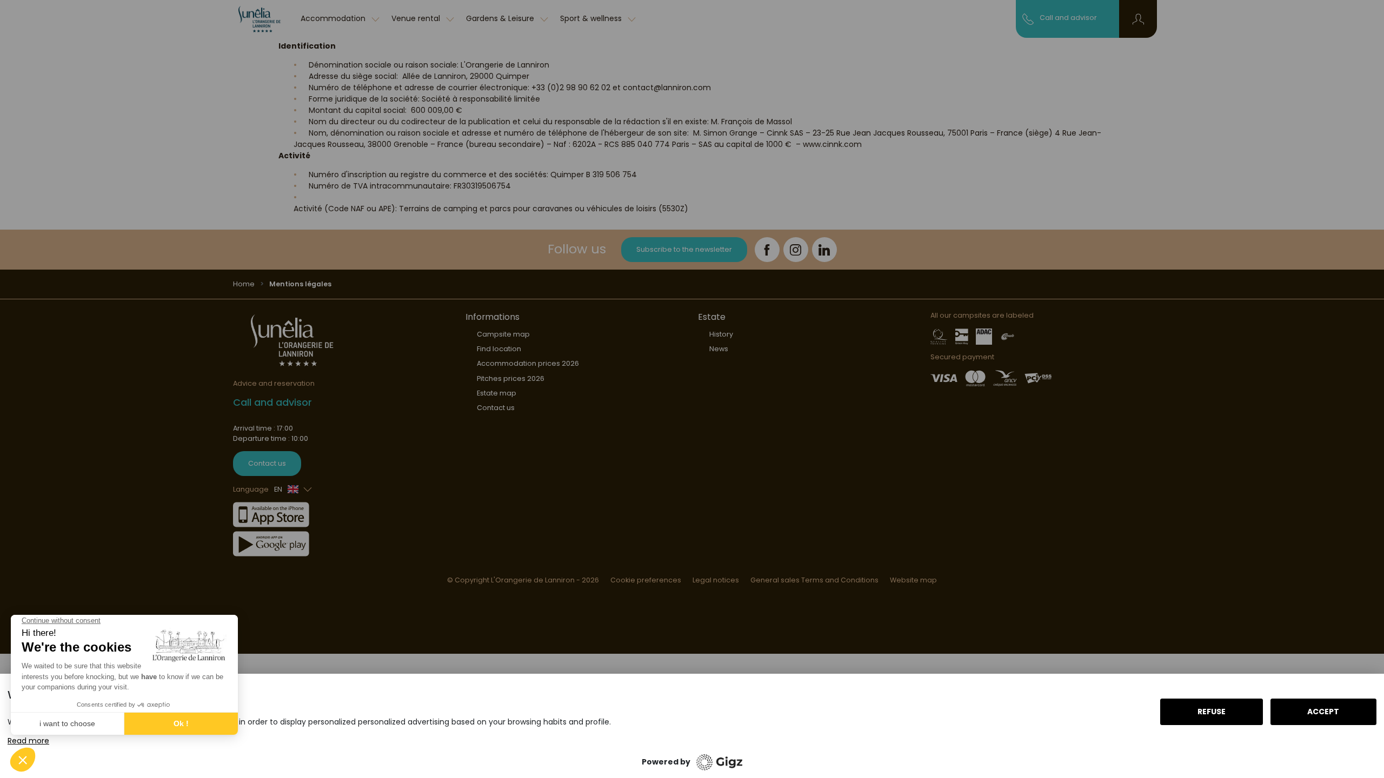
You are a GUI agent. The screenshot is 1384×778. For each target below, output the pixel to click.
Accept (1323, 711)
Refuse (1211, 711)
